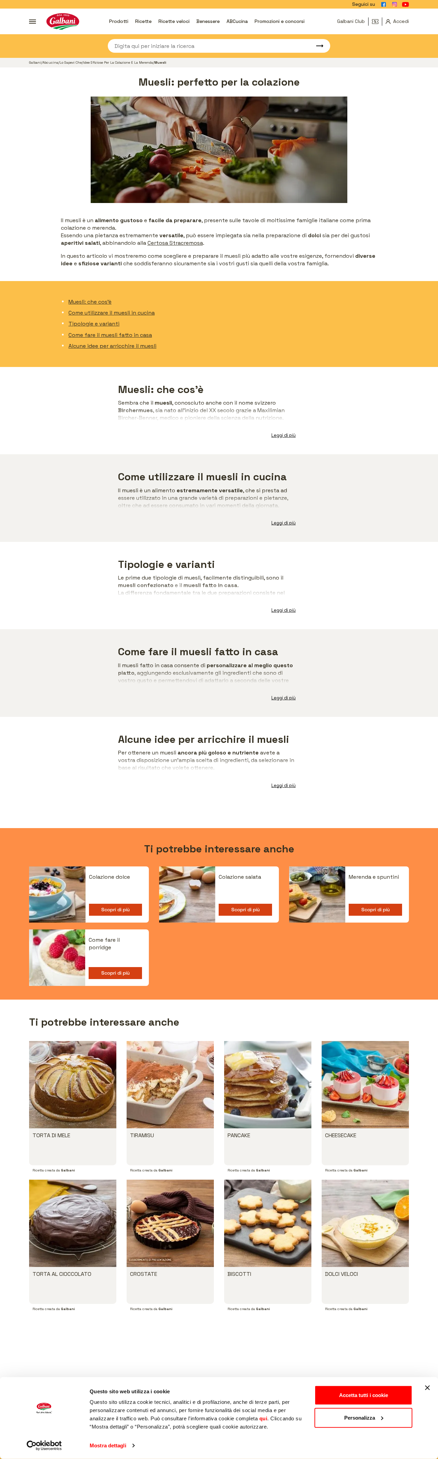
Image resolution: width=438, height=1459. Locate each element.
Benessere (208, 21)
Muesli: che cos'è (90, 301)
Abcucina (50, 62)
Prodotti (118, 21)
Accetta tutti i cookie (363, 1395)
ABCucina (237, 21)
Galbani (35, 62)
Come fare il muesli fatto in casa (110, 335)
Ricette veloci (174, 21)
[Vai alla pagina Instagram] (394, 4)
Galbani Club (351, 21)
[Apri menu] (32, 21)
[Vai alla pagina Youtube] (405, 4)
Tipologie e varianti (93, 323)
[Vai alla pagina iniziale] (63, 21)
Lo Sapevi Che (71, 62)
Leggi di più (283, 435)
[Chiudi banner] (427, 1387)
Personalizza (359, 1417)
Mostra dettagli (108, 1445)
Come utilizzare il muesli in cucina (111, 312)
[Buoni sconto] (377, 21)
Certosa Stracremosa (175, 242)
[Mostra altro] (284, 960)
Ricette (143, 21)
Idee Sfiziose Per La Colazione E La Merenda (118, 62)
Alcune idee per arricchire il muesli (112, 346)
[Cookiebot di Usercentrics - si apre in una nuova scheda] (44, 1446)
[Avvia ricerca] (316, 46)
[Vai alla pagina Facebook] (383, 4)
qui (263, 1418)
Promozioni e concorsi (280, 21)
